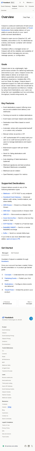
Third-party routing (7, 383)
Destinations (9, 284)
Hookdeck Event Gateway (12, 197)
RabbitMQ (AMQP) (9, 227)
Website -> (30, 2)
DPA (3, 431)
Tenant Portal (9, 290)
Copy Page (26, 17)
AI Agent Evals (6, 368)
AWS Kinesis (7, 205)
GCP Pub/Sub (7, 224)
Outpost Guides (6, 392)
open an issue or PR (13, 239)
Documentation (6, 344)
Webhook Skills (6, 365)
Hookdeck (5, 261)
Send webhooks (6, 380)
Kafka (5, 233)
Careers (6, 407)
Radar (3, 356)
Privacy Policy (6, 428)
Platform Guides (6, 394)
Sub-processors (6, 434)
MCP (3, 362)
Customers (5, 413)
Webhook (6, 193)
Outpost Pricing (6, 338)
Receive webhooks (7, 377)
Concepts (8, 275)
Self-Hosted (15, 253)
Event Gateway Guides (8, 389)
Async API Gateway (7, 386)
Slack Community (6, 418)
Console (31, 6)
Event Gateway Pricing (8, 335)
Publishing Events (11, 278)
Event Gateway (6, 6)
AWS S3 (6, 214)
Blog (3, 410)
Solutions (4, 341)
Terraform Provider (7, 371)
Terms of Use (6, 425)
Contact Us (5, 415)
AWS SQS (6, 211)
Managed (5, 253)
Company (4, 404)
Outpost (14, 6)
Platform (21, 6)
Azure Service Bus (9, 218)
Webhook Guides (6, 397)
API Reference (6, 359)
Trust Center (5, 436)
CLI (26, 6)
